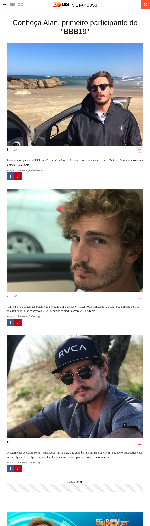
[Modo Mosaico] (21, 3)
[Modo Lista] (4, 3)
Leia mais (24, 164)
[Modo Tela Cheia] (12, 3)
